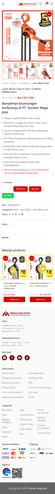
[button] (4, 36)
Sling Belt (6, 432)
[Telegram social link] (22, 214)
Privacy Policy (8, 387)
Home (5, 83)
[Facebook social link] (9, 214)
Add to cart (20, 189)
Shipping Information (12, 378)
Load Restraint (27, 414)
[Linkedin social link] (16, 214)
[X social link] (12, 214)
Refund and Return (11, 382)
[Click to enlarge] (7, 57)
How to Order (8, 373)
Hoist (13, 83)
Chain (4, 427)
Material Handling (41, 419)
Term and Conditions (12, 392)
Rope (22, 410)
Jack (21, 433)
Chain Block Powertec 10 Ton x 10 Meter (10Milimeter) (14, 286)
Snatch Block (26, 429)
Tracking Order (36, 378)
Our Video (33, 392)
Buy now (35, 189)
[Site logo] (27, 3)
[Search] (40, 3)
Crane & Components (43, 427)
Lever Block (24, 83)
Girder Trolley (26, 424)
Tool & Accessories (43, 411)
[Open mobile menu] (3, 3)
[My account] (51, 3)
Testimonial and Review (40, 387)
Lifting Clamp (26, 419)
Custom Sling (43, 433)
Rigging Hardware (7, 421)
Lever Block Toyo (40, 83)
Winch (5, 436)
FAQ (30, 382)
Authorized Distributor (13, 397)
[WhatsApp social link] (19, 214)
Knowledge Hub (36, 373)
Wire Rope (7, 410)
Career (32, 397)
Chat (9, 195)
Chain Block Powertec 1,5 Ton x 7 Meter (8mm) (40, 284)
